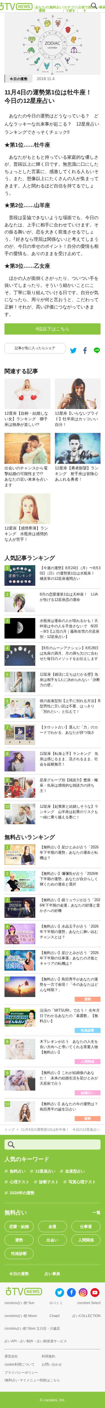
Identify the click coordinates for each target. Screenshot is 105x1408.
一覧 (97, 1212)
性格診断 (19, 1253)
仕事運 (86, 1226)
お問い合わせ (52, 1364)
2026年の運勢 (22, 1193)
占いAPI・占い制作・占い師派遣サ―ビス (35, 1341)
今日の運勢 (19, 79)
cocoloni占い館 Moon (20, 1316)
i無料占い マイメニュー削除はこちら (32, 1380)
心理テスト (19, 1182)
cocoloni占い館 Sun (19, 1303)
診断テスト (49, 1182)
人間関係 (86, 1240)
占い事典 (52, 1273)
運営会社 (11, 1356)
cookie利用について (19, 1364)
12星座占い (45, 1171)
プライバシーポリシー (21, 1373)
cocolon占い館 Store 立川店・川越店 (32, 1328)
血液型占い (75, 1171)
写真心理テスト (82, 1182)
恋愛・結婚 (19, 1226)
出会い (52, 1240)
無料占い (17, 1171)
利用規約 (48, 1356)
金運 (52, 1226)
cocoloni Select (89, 1303)
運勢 (19, 1240)
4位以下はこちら (52, 328)
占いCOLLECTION (86, 1316)
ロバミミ (56, 1303)
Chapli (55, 1316)
